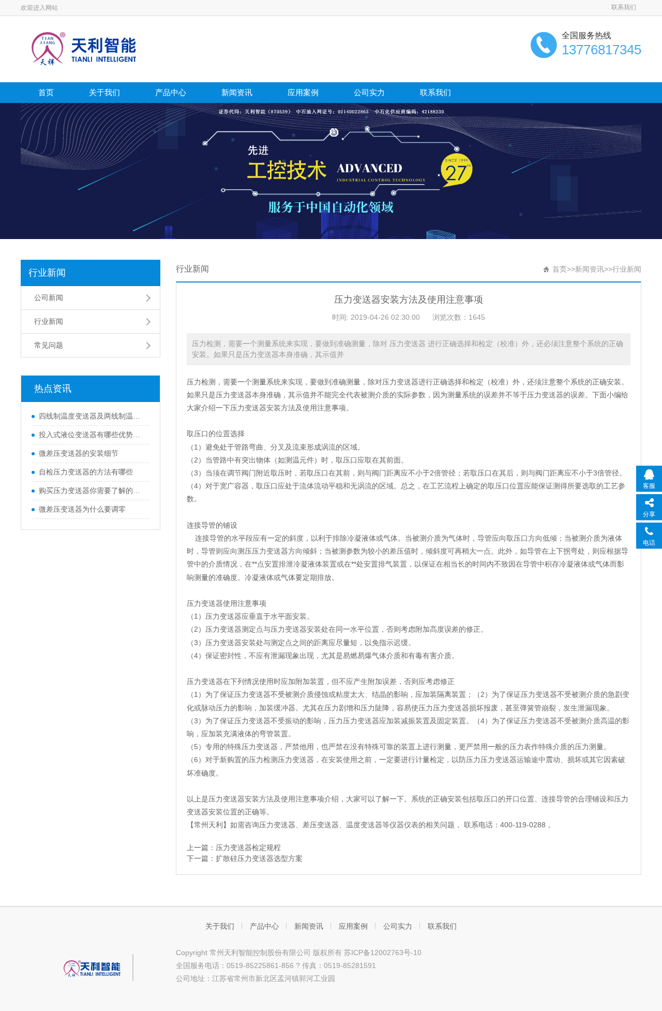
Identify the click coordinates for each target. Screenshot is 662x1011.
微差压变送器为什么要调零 (82, 509)
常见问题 (48, 345)
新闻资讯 (236, 92)
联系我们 (623, 7)
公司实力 (369, 92)
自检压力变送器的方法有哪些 (86, 472)
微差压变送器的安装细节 (78, 453)
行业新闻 (47, 272)
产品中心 (170, 92)
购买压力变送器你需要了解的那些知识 (91, 490)
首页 (46, 92)
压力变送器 (400, 382)
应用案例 (303, 92)
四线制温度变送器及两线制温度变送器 (91, 416)
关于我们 (104, 92)
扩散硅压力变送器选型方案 (259, 858)
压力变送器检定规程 (248, 847)
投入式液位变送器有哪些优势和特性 (91, 434)
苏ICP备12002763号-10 (383, 952)
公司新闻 (48, 297)
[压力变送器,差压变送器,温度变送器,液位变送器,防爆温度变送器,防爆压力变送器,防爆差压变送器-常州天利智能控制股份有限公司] (86, 48)
